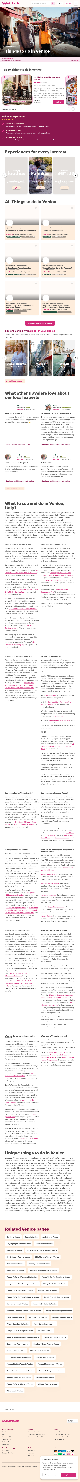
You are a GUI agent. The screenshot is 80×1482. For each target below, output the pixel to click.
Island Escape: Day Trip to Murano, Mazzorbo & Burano (20, 306)
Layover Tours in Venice (62, 1387)
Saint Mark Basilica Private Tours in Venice (24, 1380)
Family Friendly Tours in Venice (56, 1367)
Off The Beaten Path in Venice (19, 1427)
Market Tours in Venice (39, 1420)
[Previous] (68, 109)
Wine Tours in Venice (15, 1387)
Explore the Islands (48, 964)
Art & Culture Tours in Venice (18, 1326)
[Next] (73, 109)
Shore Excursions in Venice (44, 1393)
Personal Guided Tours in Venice (20, 1433)
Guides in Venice (13, 1306)
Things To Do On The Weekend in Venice (23, 1367)
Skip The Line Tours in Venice (47, 1326)
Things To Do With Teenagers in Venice (22, 1353)
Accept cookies (68, 1475)
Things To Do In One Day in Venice (43, 1340)
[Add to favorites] (35, 208)
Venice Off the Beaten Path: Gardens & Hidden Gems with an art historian (19, 1052)
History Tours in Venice (47, 1360)
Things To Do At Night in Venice (59, 1380)
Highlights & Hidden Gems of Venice (21, 230)
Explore (58, 102)
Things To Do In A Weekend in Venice (22, 1346)
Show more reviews (14, 489)
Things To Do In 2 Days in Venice (20, 1400)
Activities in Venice (50, 1306)
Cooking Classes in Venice (39, 1333)
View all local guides (14, 381)
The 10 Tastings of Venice (52, 230)
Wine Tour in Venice (15, 1460)
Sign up (68, 3)
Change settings (51, 1475)
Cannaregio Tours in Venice (55, 1407)
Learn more (74, 60)
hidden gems (60, 785)
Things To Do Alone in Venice (55, 1353)
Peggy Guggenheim (56, 976)
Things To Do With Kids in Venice (20, 1360)
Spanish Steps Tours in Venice (19, 1447)
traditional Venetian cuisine (59, 790)
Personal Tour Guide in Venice (50, 1433)
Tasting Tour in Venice (45, 1447)
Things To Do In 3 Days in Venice (20, 1454)
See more (16, 372)
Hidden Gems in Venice (16, 1420)
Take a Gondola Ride (49, 944)
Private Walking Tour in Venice (51, 1440)
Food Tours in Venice (44, 1313)
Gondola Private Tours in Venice (46, 1413)
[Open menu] (76, 3)
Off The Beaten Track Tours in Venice (42, 1320)
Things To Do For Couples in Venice (56, 1346)
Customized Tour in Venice (17, 1413)
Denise (27, 457)
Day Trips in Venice (14, 1320)
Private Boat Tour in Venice (18, 1393)
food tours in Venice (57, 1122)
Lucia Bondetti (66, 407)
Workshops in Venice (15, 1333)
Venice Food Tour (62, 907)
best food (70, 902)
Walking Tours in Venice (47, 1454)
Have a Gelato (46, 985)
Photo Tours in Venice (15, 1340)
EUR (59, 3)
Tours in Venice (31, 1306)
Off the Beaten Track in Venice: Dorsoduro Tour (18, 269)
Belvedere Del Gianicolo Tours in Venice (23, 1407)
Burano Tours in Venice (38, 1387)
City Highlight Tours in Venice (19, 1313)
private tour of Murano (29, 1208)
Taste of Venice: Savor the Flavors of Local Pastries (57, 269)
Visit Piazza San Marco (50, 953)
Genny (27, 407)
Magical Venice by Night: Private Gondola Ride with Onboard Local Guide (56, 307)
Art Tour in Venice (45, 1400)
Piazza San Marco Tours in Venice (20, 1440)
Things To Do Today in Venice (45, 1373)
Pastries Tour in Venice (45, 1427)
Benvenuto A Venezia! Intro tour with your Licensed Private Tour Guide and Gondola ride (20, 754)
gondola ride (51, 765)
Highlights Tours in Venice (17, 1373)
